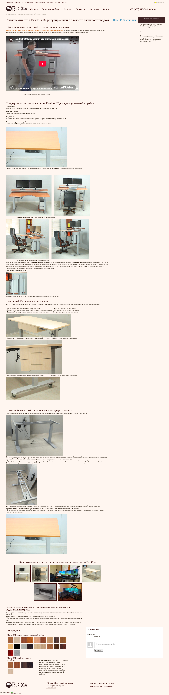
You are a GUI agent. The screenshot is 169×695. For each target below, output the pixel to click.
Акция (106, 9)
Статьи (27, 2)
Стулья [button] (67, 9)
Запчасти (81, 9)
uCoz (9, 692)
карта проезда (51, 687)
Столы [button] (33, 9)
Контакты (65, 2)
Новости (17, 2)
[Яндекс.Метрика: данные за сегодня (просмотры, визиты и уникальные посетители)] (16, 692)
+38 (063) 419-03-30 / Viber (143, 9)
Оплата (57, 2)
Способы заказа (40, 2)
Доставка (50, 2)
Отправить (98, 650)
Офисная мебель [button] (50, 9)
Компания (9, 2)
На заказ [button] (93, 9)
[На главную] (16, 685)
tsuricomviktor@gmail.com (101, 686)
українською (160, 2)
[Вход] (96, 639)
